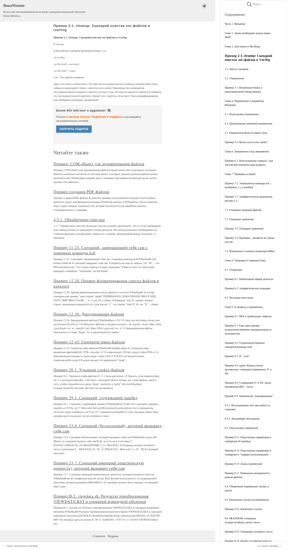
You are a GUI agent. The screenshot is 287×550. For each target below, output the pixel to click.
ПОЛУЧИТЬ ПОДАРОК (73, 129)
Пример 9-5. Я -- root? (237, 356)
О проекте (99, 536)
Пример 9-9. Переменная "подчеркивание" (249, 396)
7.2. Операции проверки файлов (243, 210)
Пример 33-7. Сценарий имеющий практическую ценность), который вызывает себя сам (98, 465)
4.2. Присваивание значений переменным (248, 123)
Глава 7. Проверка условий (240, 174)
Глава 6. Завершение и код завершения (247, 151)
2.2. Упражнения (234, 78)
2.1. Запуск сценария (236, 69)
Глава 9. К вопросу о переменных (244, 307)
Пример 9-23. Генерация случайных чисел (249, 531)
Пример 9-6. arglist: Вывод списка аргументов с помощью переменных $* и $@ (248, 369)
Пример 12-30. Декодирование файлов (88, 314)
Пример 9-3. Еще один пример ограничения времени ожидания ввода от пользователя (248, 329)
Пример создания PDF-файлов (81, 191)
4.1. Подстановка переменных (242, 114)
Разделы (113, 536)
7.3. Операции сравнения (239, 219)
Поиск (253, 4)
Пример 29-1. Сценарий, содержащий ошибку (95, 397)
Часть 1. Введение (235, 23)
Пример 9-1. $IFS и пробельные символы (248, 316)
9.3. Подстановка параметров (241, 428)
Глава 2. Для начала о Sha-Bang (242, 46)
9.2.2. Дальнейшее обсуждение (242, 418)
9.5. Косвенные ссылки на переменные (247, 499)
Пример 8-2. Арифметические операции (247, 288)
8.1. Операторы (233, 269)
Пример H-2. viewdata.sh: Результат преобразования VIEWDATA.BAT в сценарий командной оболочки (101, 498)
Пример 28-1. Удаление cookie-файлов (88, 369)
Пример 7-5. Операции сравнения (244, 228)
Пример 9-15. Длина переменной (243, 463)
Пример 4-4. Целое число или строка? (246, 142)
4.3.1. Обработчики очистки (79, 219)
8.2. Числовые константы (239, 297)
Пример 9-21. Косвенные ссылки (243, 509)
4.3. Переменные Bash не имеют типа (246, 132)
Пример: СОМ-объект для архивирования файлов (98, 163)
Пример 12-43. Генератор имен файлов (89, 341)
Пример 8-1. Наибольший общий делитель (249, 279)
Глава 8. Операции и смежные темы (245, 260)
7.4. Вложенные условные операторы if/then (250, 251)
